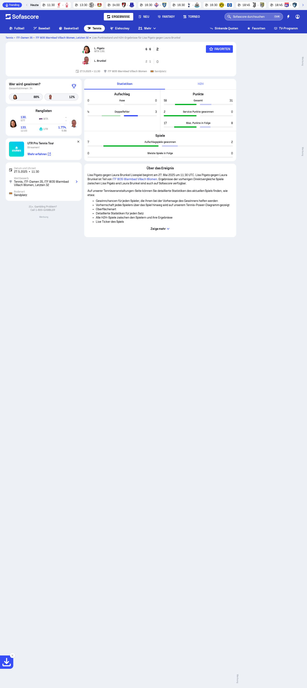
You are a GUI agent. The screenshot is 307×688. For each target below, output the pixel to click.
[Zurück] (27, 5)
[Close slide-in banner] (12, 655)
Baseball (44, 28)
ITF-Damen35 (24, 37)
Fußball (19, 28)
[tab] (124, 84)
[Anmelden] (297, 16)
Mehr (144, 28)
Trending (14, 5)
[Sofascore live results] (22, 16)
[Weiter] (302, 5)
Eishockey (122, 28)
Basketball (71, 28)
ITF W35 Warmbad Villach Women (62, 37)
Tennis (97, 28)
